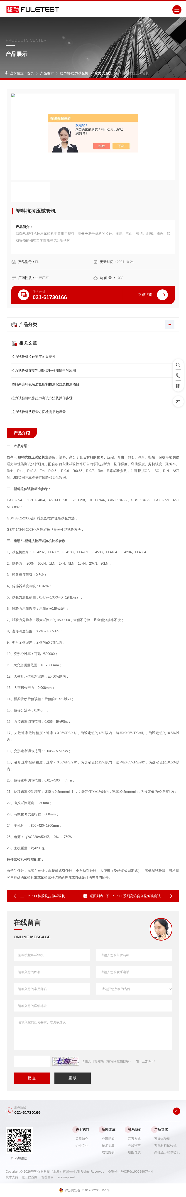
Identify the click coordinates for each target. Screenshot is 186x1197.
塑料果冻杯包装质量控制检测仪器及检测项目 (45, 384)
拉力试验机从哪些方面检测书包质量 (38, 412)
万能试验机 (162, 1139)
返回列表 (96, 896)
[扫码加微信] (178, 386)
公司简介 (82, 1139)
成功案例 (108, 1152)
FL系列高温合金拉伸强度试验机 (143, 896)
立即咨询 (145, 295)
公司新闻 (108, 1139)
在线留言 (134, 1145)
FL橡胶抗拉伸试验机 (49, 896)
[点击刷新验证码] (65, 1061)
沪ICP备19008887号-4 (137, 1171)
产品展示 (47, 73)
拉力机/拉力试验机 (74, 73)
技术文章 (108, 1145)
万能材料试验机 (165, 1145)
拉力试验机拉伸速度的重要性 (33, 357)
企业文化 (82, 1145)
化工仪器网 (31, 1177)
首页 (30, 73)
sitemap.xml (66, 1177)
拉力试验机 (103, 73)
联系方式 (134, 1139)
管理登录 (47, 1177)
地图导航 (134, 1152)
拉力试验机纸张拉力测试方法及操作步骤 (42, 398)
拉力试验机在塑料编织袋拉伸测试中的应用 (43, 370)
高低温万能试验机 (167, 1152)
